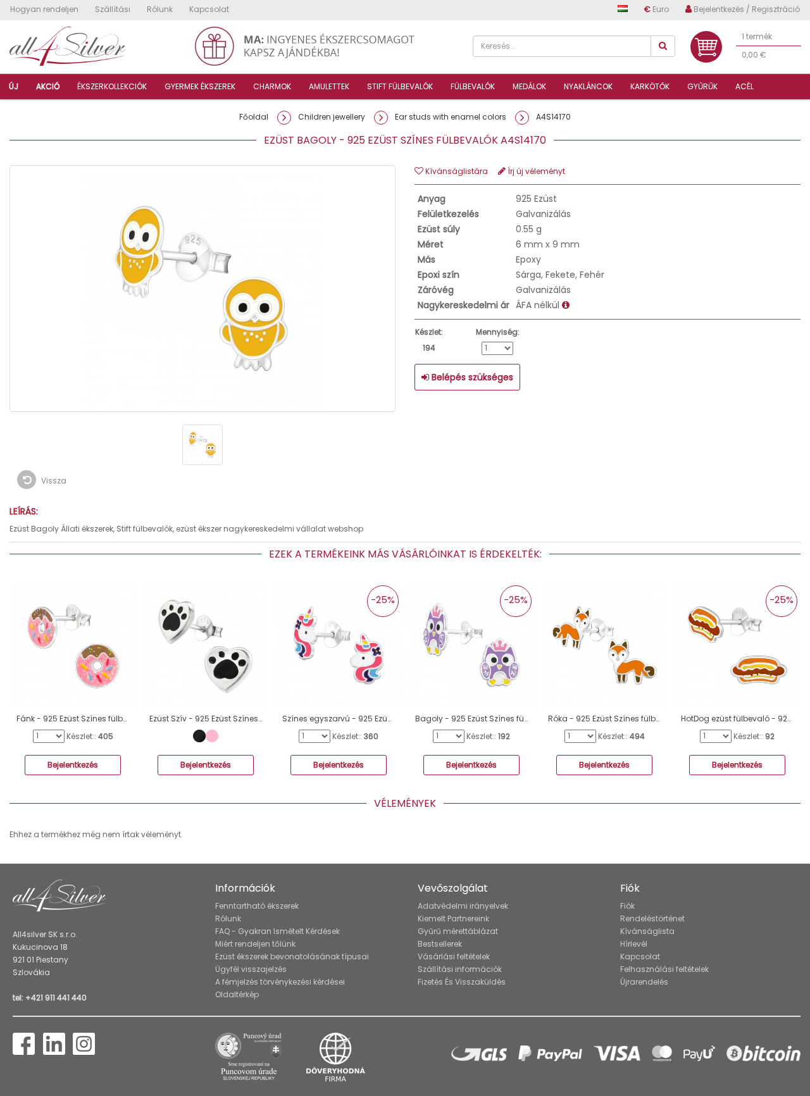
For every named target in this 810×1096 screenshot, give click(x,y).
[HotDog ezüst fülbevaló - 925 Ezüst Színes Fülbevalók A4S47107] (737, 645)
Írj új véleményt (535, 171)
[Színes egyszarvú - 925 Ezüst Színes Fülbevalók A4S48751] (338, 645)
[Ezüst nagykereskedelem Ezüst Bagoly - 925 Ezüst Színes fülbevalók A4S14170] (202, 445)
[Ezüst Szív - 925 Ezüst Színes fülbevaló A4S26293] (205, 645)
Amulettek (329, 86)
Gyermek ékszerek (200, 86)
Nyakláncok (588, 86)
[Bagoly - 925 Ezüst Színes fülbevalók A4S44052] (471, 645)
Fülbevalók (473, 86)
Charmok (272, 86)
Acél (744, 86)
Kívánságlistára (455, 171)
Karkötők (650, 86)
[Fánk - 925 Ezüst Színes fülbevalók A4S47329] (72, 645)
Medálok (529, 86)
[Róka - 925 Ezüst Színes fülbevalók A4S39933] (604, 645)
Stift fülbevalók (400, 86)
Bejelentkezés (72, 764)
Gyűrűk (702, 86)
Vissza (52, 480)
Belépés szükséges (471, 377)
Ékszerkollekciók (112, 86)
